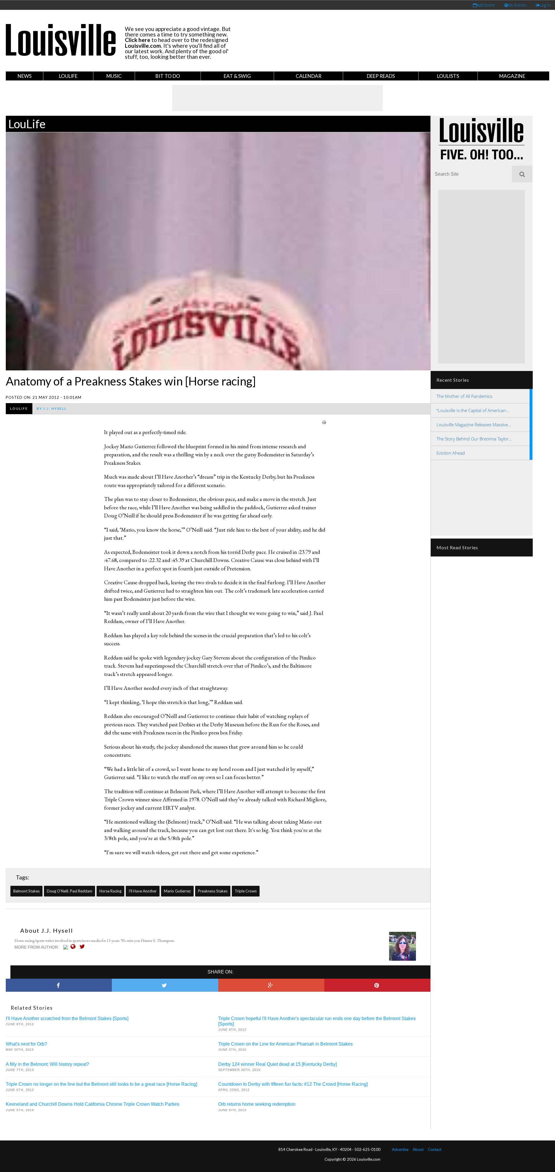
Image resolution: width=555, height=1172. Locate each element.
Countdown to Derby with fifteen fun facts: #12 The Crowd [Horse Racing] (293, 1084)
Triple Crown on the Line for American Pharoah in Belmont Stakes (285, 1043)
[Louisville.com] (66, 947)
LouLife (68, 76)
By (52, 408)
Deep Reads (381, 76)
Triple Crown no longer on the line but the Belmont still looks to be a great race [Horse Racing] (101, 1084)
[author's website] (74, 946)
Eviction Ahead (450, 453)
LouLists (448, 76)
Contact (434, 1149)
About (418, 1149)
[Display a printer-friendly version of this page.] (324, 421)
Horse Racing (110, 891)
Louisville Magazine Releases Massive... (473, 424)
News (25, 76)
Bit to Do (168, 76)
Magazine (512, 76)
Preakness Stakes (212, 891)
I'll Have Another (143, 891)
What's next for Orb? (26, 1043)
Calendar (308, 76)
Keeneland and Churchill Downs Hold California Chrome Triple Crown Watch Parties (92, 1104)
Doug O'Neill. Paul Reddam (69, 891)
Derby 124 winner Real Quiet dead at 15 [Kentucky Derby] (277, 1064)
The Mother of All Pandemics (464, 396)
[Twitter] (83, 946)
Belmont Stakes (26, 891)
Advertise (400, 1149)
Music (114, 76)
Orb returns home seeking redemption (256, 1104)
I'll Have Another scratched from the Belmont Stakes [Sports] (67, 1018)
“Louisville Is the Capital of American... (472, 410)
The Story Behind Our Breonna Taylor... (474, 439)
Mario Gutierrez (177, 891)
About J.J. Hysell (46, 930)
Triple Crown (246, 891)
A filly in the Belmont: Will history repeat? (47, 1064)
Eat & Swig (237, 76)
